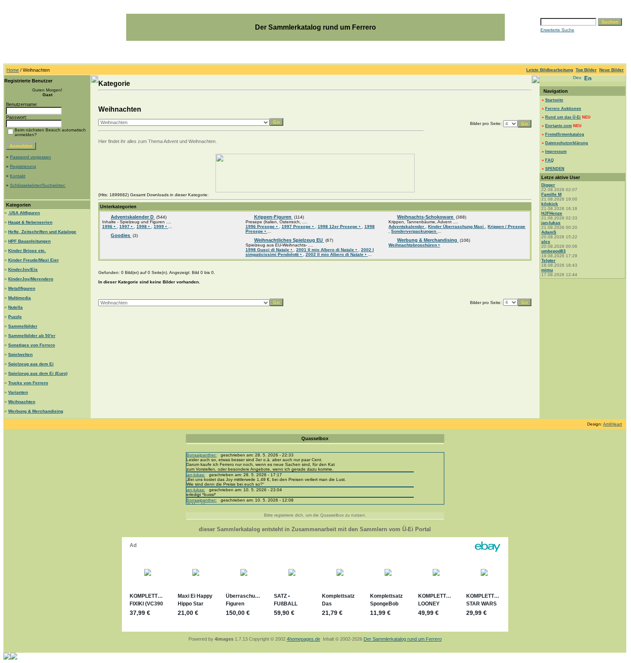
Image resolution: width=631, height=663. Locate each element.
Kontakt (17, 175)
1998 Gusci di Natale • (270, 249)
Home (12, 70)
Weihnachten (21, 401)
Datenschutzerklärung (566, 143)
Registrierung (23, 166)
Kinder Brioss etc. (27, 250)
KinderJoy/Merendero (30, 279)
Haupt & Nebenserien (30, 222)
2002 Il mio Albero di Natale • (337, 254)
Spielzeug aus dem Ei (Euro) (37, 373)
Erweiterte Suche (557, 29)
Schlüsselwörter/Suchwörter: (38, 185)
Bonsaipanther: (201, 455)
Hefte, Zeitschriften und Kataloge (42, 231)
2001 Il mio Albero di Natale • (327, 249)
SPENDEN (554, 169)
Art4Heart (612, 424)
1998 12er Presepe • (340, 226)
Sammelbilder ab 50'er (31, 335)
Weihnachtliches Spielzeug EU (289, 240)
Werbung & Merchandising (35, 411)
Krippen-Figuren (273, 216)
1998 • (144, 226)
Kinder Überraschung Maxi (456, 226)
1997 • (126, 226)
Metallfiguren (21, 288)
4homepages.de (303, 639)
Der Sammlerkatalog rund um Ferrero (403, 639)
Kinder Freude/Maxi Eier (33, 260)
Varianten (18, 392)
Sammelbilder (22, 326)
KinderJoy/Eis (23, 269)
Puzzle (15, 316)
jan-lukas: (195, 474)
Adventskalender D (133, 216)
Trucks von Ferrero (28, 382)
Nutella (15, 307)
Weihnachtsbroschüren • (414, 245)
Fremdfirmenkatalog (564, 134)
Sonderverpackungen (414, 231)
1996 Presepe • (262, 226)
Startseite (554, 100)
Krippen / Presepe (506, 226)
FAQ (549, 160)
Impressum (556, 151)
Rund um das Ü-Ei (563, 117)
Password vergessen (30, 157)
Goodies (121, 235)
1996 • (109, 226)
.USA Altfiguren (24, 212)
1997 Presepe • (298, 226)
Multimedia (19, 297)
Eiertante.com (558, 126)
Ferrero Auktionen (563, 108)
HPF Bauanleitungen (29, 241)
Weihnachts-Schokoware (426, 216)
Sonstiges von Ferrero (31, 345)
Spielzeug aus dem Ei (31, 364)
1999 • (161, 226)
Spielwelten (20, 354)
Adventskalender (406, 226)
